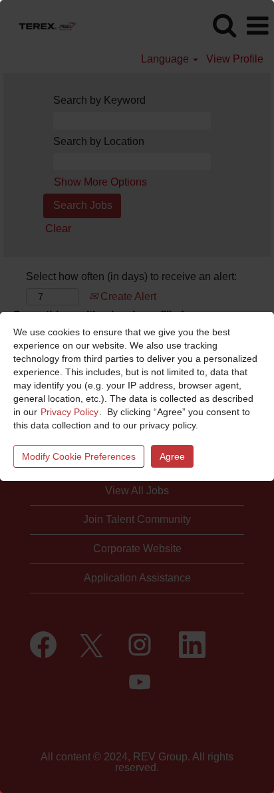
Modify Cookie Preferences (79, 456)
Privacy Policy (69, 411)
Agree (172, 456)
